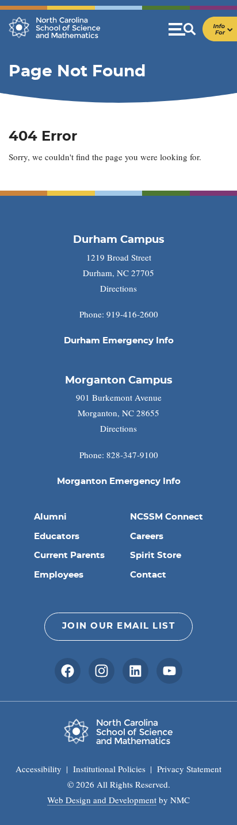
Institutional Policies (109, 768)
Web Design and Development (101, 799)
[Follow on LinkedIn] (135, 671)
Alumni (50, 517)
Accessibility (39, 768)
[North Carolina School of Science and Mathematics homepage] (55, 27)
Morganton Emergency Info (119, 481)
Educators (56, 536)
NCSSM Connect (166, 517)
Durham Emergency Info (119, 340)
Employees (58, 575)
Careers (146, 536)
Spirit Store (155, 555)
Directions (118, 288)
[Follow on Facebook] (68, 671)
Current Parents (69, 555)
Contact (148, 575)
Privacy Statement (189, 768)
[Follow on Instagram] (101, 671)
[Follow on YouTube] (169, 671)
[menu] (203, 29)
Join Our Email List (118, 626)
